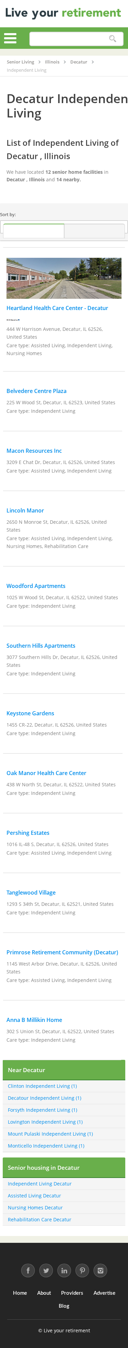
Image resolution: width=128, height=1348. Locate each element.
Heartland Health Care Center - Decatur (57, 308)
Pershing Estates (27, 833)
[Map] (94, 231)
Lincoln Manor (25, 510)
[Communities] (33, 231)
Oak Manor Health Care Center (46, 773)
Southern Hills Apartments (40, 645)
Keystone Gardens (30, 713)
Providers (72, 1293)
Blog (64, 1306)
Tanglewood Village (31, 892)
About (44, 1293)
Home (20, 1293)
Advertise (104, 1293)
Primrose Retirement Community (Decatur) (62, 952)
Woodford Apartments (36, 586)
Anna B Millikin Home (34, 1020)
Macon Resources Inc (34, 450)
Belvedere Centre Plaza (36, 391)
